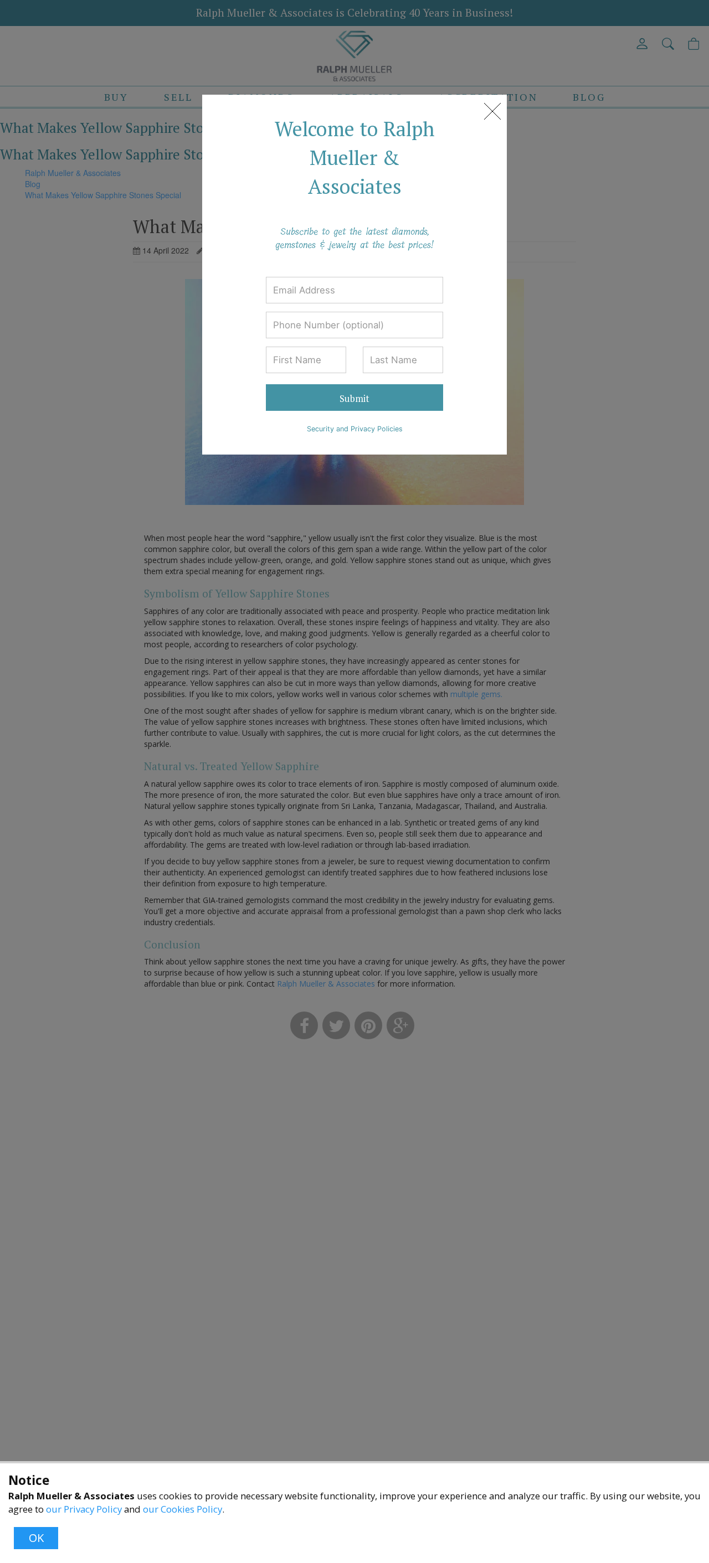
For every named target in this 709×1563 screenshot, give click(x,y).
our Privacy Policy (84, 1509)
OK (36, 1537)
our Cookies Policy (182, 1509)
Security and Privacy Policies (355, 429)
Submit (354, 399)
